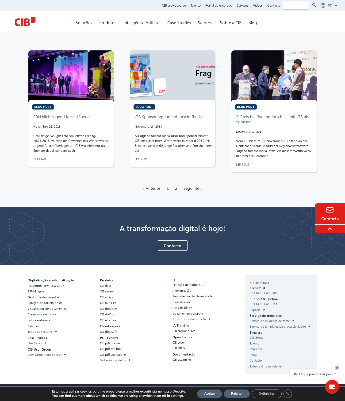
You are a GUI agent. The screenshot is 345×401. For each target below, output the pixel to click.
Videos (258, 5)
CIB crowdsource (174, 5)
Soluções (84, 22)
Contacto (273, 5)
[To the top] (330, 228)
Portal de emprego (218, 5)
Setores (205, 22)
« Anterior (151, 188)
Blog (253, 22)
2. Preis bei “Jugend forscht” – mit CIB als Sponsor (272, 119)
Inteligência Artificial (141, 22)
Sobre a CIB (231, 22)
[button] (332, 387)
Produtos (107, 22)
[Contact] (330, 209)
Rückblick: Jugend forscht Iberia (61, 116)
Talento (196, 5)
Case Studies (179, 22)
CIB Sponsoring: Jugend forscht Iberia (168, 116)
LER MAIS (40, 159)
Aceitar (209, 393)
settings (177, 396)
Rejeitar (237, 393)
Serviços (242, 5)
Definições (267, 393)
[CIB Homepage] (25, 21)
